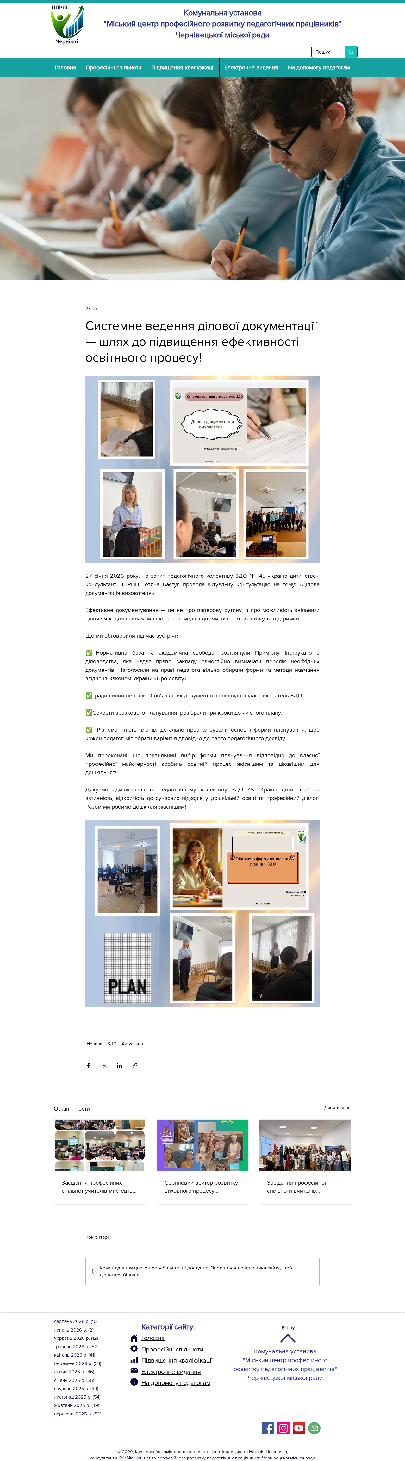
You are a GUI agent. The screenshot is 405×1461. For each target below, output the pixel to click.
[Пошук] (351, 52)
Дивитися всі (337, 1107)
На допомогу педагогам (175, 1382)
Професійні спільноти (172, 1349)
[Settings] (134, 1348)
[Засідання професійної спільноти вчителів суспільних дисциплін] (305, 1145)
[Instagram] (283, 1428)
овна (158, 1337)
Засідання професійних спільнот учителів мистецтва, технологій (99, 1187)
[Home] (134, 1338)
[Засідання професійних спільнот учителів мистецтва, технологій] (100, 1145)
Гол (146, 1337)
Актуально (132, 1043)
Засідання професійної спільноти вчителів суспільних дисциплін (296, 1187)
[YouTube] (299, 1428)
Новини (95, 1043)
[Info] (134, 1382)
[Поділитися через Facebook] (88, 1065)
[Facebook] (268, 1428)
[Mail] (134, 1370)
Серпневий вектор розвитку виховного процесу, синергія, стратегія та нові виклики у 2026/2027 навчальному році (201, 1187)
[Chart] (134, 1360)
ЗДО (112, 1043)
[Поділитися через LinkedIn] (119, 1065)
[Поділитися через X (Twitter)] (104, 1065)
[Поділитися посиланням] (135, 1065)
